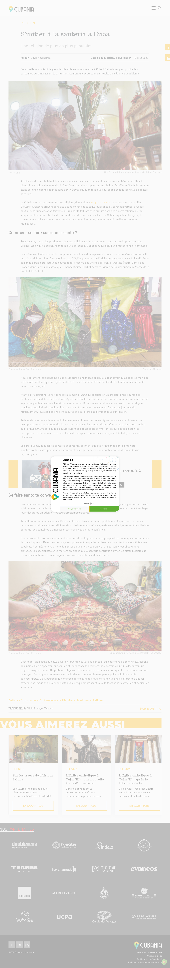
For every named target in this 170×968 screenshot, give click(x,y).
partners (75, 464)
